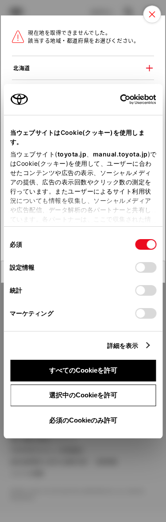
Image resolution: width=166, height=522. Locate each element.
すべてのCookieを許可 (83, 370)
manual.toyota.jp (120, 154)
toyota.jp (71, 154)
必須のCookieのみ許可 (83, 420)
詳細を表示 (123, 345)
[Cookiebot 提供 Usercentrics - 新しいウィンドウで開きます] (117, 99)
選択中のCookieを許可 (83, 395)
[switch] (145, 267)
